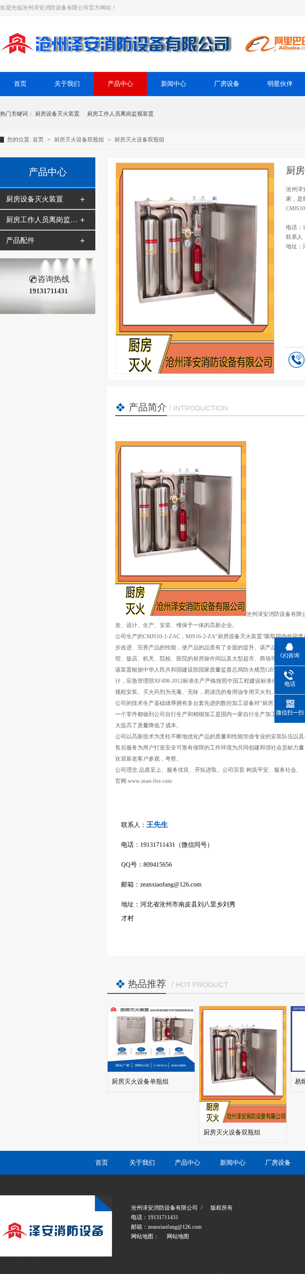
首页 (39, 140)
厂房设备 (226, 83)
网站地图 (178, 1236)
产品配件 (20, 240)
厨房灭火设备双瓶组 (80, 140)
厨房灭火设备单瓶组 (140, 1081)
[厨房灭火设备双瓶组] (242, 1064)
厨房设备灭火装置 (57, 114)
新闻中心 (173, 83)
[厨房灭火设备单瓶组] (151, 1038)
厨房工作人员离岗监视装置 (120, 114)
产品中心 (120, 83)
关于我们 (67, 83)
